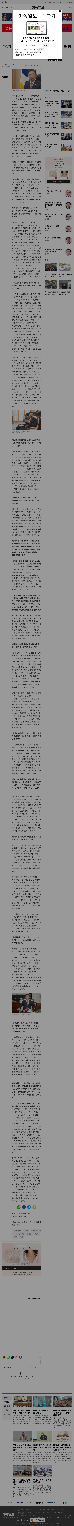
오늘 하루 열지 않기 (55, 60)
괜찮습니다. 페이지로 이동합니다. (25, 55)
